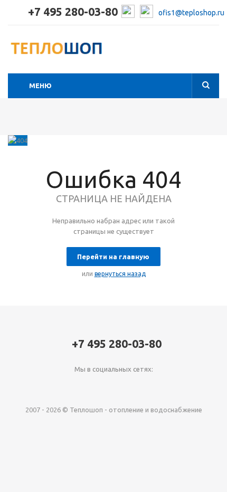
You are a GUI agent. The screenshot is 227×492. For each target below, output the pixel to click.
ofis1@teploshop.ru (191, 12)
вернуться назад (120, 273)
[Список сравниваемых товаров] (213, 52)
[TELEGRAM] (114, 387)
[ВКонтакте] (92, 387)
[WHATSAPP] (135, 387)
